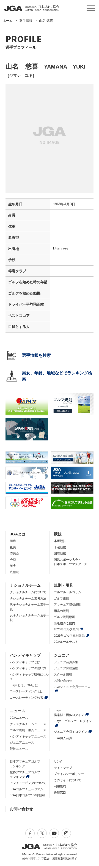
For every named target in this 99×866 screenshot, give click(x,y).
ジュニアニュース (22, 742)
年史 (13, 565)
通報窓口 (60, 792)
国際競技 (60, 553)
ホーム (8, 21)
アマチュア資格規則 (67, 604)
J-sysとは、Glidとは (24, 685)
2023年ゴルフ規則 (66, 629)
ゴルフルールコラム (67, 592)
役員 (13, 547)
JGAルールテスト (66, 641)
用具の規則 (61, 610)
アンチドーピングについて (28, 783)
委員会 (14, 553)
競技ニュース (19, 748)
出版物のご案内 (64, 623)
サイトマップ (63, 767)
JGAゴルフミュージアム (26, 789)
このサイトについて (67, 780)
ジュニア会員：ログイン (70, 731)
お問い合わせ (63, 680)
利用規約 (60, 786)
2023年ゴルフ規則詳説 (69, 635)
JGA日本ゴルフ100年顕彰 (27, 795)
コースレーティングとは (26, 691)
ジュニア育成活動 (66, 668)
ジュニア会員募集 (66, 662)
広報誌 (14, 572)
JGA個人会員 (63, 738)
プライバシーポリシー (69, 773)
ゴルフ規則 (61, 598)
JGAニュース (19, 717)
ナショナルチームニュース (28, 724)
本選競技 (60, 541)
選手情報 (25, 21)
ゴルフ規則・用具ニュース (28, 730)
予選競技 (60, 547)
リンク (58, 761)
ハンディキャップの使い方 (28, 668)
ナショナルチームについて (28, 592)
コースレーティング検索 (26, 697)
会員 (13, 559)
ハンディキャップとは (25, 662)
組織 (13, 541)
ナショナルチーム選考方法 (28, 598)
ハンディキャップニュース (28, 736)
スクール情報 (63, 674)
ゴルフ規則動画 (64, 617)
